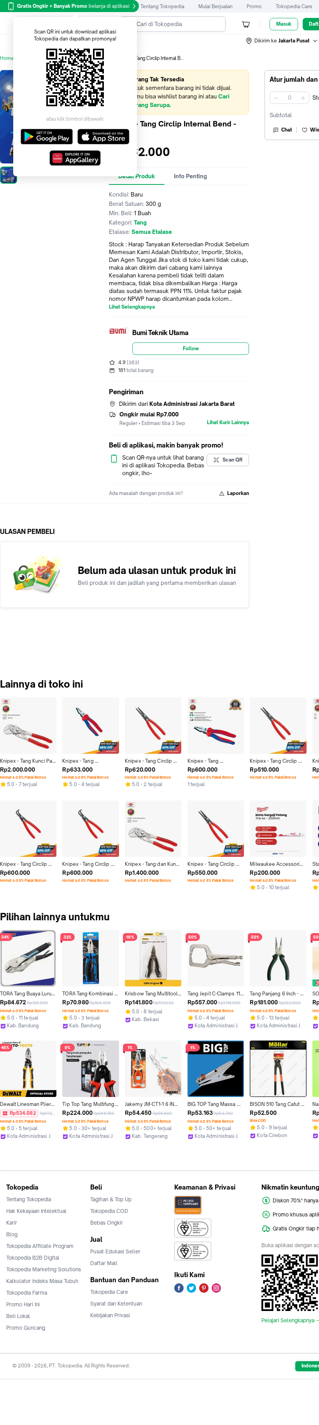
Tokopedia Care (294, 6)
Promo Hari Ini (23, 1304)
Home (7, 58)
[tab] (190, 176)
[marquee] (179, 92)
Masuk (283, 24)
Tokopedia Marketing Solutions (43, 1269)
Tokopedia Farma (26, 1293)
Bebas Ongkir (106, 1223)
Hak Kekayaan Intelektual (36, 1211)
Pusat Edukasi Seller (115, 1251)
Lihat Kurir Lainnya (228, 422)
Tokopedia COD (109, 1211)
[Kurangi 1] (275, 97)
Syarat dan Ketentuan (116, 1303)
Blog (12, 1234)
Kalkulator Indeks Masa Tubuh (42, 1281)
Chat (286, 130)
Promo (254, 6)
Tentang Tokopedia (162, 6)
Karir (11, 1223)
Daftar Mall (103, 1263)
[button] (282, 41)
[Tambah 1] (303, 97)
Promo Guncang (25, 1328)
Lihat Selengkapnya (132, 307)
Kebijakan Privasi (110, 1315)
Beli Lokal (18, 1316)
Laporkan (238, 493)
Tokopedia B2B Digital (33, 1258)
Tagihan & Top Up (110, 1199)
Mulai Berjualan (215, 6)
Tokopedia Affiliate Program (40, 1246)
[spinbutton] (289, 98)
